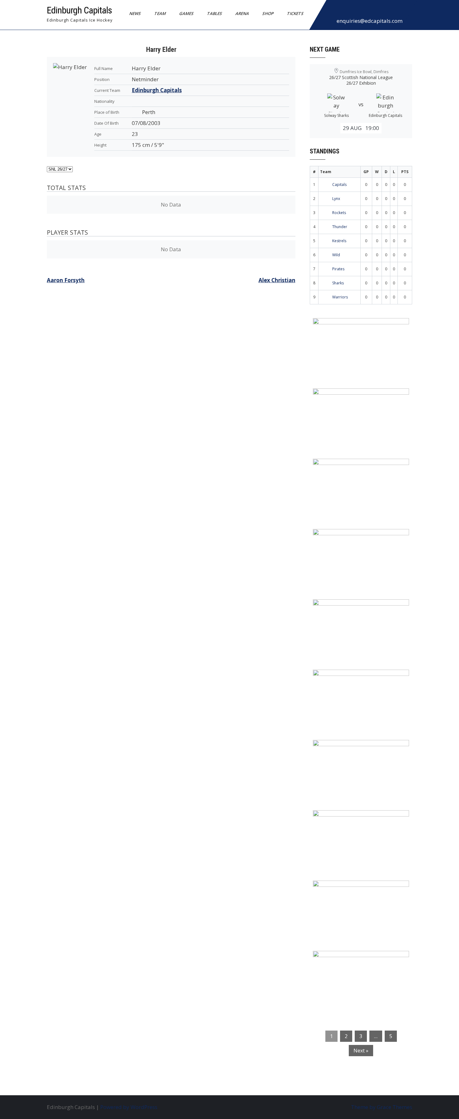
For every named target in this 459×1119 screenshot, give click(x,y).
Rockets (339, 212)
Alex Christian (277, 280)
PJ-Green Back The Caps (348, 748)
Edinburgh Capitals (79, 10)
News (135, 13)
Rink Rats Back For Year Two (354, 397)
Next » (360, 1050)
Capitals (339, 184)
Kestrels (339, 240)
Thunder (339, 226)
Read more (379, 362)
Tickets (295, 13)
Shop (268, 13)
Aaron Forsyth (66, 280)
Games (186, 13)
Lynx (336, 198)
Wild (336, 254)
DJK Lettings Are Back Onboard (358, 327)
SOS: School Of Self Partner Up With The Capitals (357, 823)
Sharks (338, 283)
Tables (214, 13)
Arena (242, 13)
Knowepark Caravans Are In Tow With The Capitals (359, 964)
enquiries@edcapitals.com (369, 20)
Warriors (340, 297)
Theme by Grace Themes (381, 1107)
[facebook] (333, 10)
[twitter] (346, 10)
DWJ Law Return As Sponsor (353, 608)
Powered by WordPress (128, 1107)
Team (160, 13)
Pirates (338, 269)
